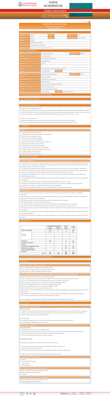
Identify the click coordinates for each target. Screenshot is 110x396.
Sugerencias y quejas (88, 393)
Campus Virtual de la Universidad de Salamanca (41, 47)
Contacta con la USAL (21, 393)
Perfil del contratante (81, 393)
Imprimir (86, 21)
